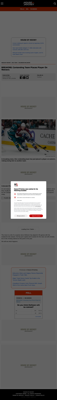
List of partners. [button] (38, 206)
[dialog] (28, 200)
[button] (28, 200)
